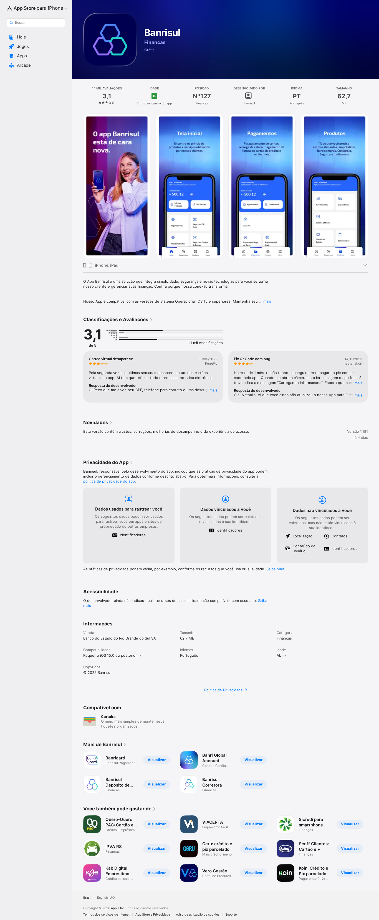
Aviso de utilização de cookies (197, 914)
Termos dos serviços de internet (106, 914)
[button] (36, 37)
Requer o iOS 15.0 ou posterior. (110, 655)
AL (279, 655)
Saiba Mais (275, 569)
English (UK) (106, 897)
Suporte (231, 914)
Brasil (87, 897)
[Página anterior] (78, 186)
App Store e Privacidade (152, 914)
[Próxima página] (373, 186)
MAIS (213, 390)
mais (267, 301)
